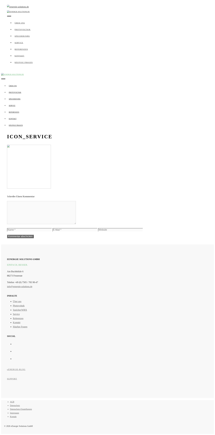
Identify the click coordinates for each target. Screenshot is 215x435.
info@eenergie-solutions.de (19, 286)
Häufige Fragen (24, 62)
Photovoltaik (23, 29)
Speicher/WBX (22, 36)
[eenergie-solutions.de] (18, 11)
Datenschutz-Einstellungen (21, 409)
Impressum (14, 413)
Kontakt (19, 56)
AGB (12, 402)
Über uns (20, 23)
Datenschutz (15, 405)
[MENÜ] (9, 16)
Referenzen (21, 49)
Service (19, 43)
